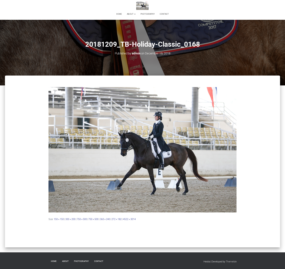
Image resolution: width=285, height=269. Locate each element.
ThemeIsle (231, 261)
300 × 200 (70, 219)
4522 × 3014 (129, 219)
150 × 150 (59, 219)
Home (119, 14)
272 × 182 (116, 219)
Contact (164, 14)
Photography (148, 14)
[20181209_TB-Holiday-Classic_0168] (142, 149)
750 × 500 (82, 219)
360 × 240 (105, 219)
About (130, 14)
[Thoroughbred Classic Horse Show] (142, 6)
